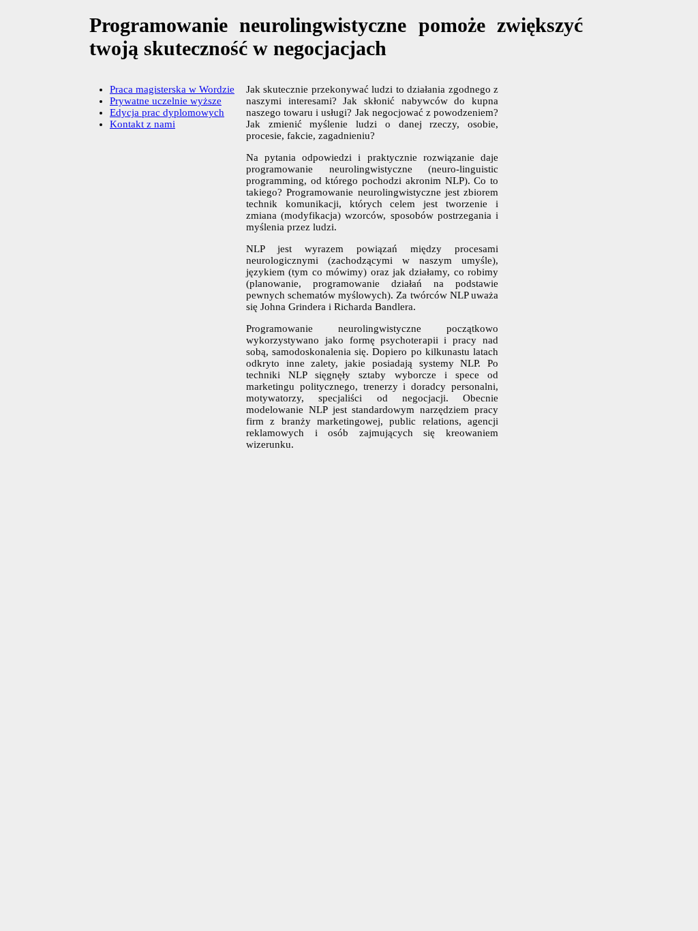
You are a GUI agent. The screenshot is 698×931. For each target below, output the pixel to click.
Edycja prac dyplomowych (167, 112)
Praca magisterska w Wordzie (172, 89)
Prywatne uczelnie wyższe (166, 100)
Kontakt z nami (142, 124)
